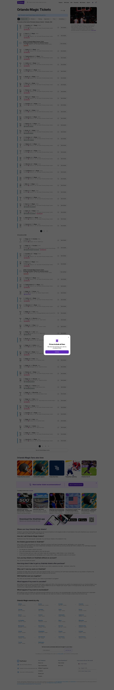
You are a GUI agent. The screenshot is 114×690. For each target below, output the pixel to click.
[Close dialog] (68, 337)
